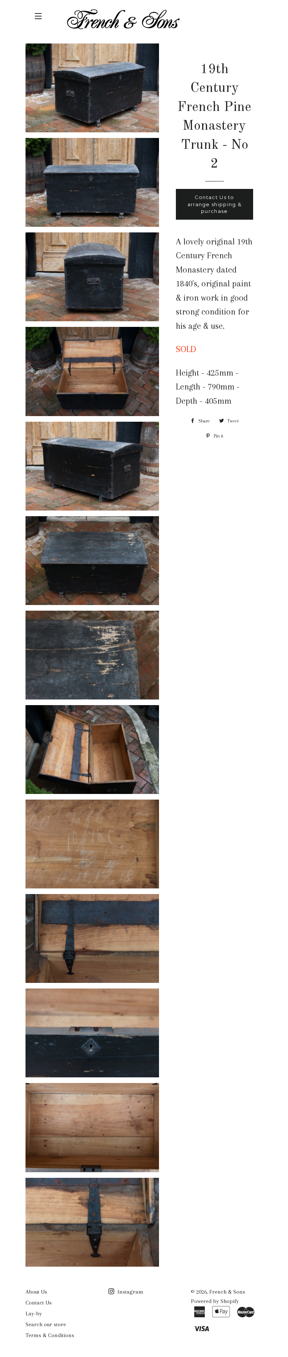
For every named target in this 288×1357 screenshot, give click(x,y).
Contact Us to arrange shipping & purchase (215, 204)
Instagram (129, 1291)
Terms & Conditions (50, 1335)
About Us (36, 1291)
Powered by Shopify (215, 1301)
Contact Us (39, 1302)
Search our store (46, 1324)
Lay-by (34, 1313)
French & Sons (227, 1291)
